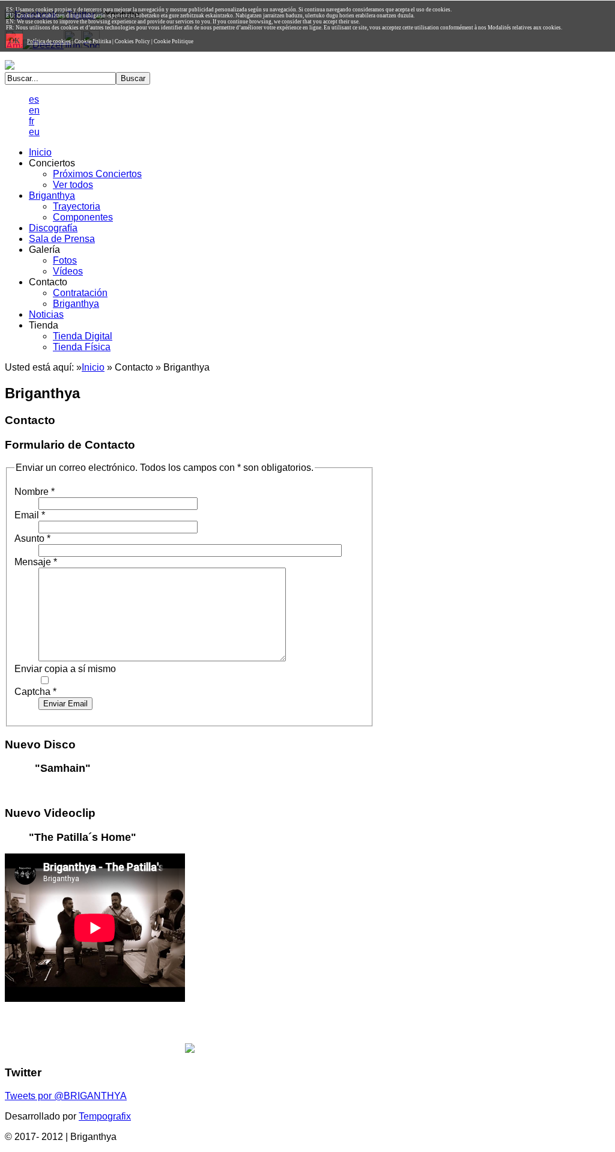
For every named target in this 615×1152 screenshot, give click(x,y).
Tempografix (105, 1116)
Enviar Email (65, 703)
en (34, 110)
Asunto (32, 538)
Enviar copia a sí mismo (65, 669)
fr (31, 121)
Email (29, 515)
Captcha (35, 692)
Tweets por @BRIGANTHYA (66, 1096)
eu (34, 132)
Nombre (34, 492)
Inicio (93, 367)
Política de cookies (49, 41)
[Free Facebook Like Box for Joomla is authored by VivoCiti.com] (190, 1049)
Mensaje (35, 562)
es (34, 99)
